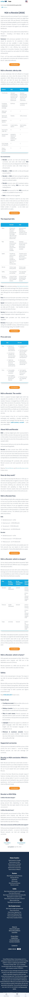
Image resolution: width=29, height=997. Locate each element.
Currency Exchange (14, 940)
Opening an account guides (14, 902)
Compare (5, 5)
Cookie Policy (14, 938)
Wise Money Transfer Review (14, 876)
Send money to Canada (15, 860)
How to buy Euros (14, 910)
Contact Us (14, 945)
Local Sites (14, 932)
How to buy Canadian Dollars (14, 917)
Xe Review (14, 879)
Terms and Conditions (14, 930)
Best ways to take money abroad (14, 908)
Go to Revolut (14, 64)
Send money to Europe (14, 866)
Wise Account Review (14, 883)
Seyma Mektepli (21, 842)
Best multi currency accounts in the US (14, 898)
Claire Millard (7, 842)
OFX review (14, 881)
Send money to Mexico (14, 869)
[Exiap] (6, 1)
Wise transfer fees (14, 900)
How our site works (14, 928)
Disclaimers (5, 7)
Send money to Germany (14, 867)
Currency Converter (14, 941)
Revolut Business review (22, 468)
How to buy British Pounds (14, 916)
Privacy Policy (14, 936)
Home (2, 5)
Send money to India (14, 862)
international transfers (22, 286)
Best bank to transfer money (14, 896)
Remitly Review (14, 877)
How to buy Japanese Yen (14, 912)
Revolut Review (9, 468)
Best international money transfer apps (14, 891)
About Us (14, 927)
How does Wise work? (14, 893)
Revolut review (14, 885)
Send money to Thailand (14, 864)
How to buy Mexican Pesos (14, 914)
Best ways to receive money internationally (14, 895)
